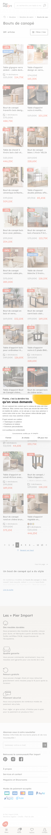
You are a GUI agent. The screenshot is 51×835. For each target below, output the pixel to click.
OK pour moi (43, 438)
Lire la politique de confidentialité (13, 430)
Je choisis (25, 438)
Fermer (8, 438)
